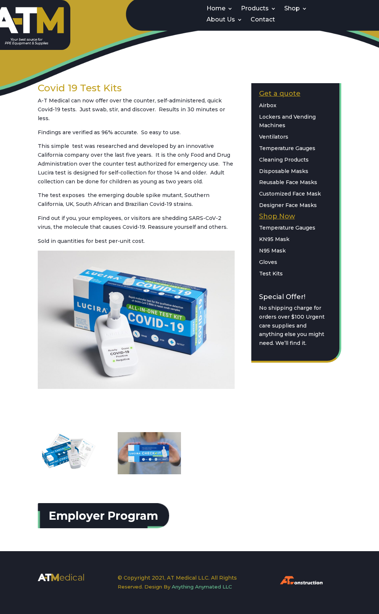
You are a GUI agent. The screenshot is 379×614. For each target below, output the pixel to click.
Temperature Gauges (287, 148)
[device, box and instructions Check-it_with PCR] (69, 470)
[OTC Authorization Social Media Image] (149, 472)
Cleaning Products (284, 159)
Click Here (64, 408)
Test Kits (271, 273)
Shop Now (277, 216)
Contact (263, 20)
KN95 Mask (274, 239)
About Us (221, 20)
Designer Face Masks (288, 205)
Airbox (267, 105)
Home (216, 9)
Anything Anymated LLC (202, 587)
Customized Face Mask (290, 193)
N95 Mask (272, 250)
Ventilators (273, 136)
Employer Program (103, 516)
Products (255, 9)
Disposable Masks (283, 171)
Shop (292, 9)
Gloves (268, 262)
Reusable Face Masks (288, 182)
